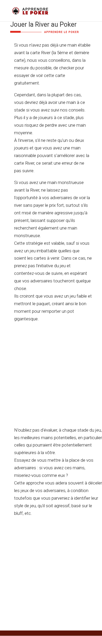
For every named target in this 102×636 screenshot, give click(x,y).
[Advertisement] (51, 378)
